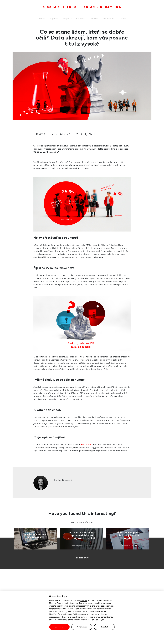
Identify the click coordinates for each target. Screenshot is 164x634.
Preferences (82, 627)
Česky (122, 18)
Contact (94, 18)
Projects (67, 18)
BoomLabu (86, 444)
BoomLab (108, 18)
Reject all (104, 627)
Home (42, 18)
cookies (83, 600)
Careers (80, 18)
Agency (54, 18)
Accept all (59, 627)
